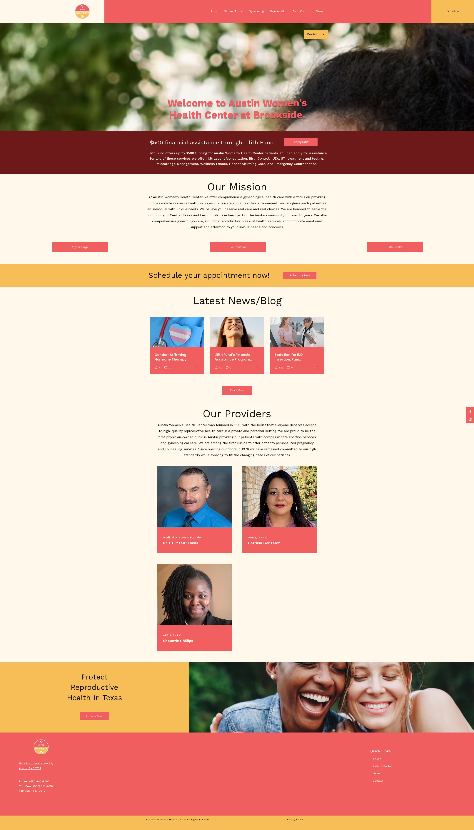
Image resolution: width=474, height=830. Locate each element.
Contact (378, 780)
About (377, 759)
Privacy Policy (295, 819)
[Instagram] (470, 419)
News (376, 773)
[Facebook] (470, 412)
